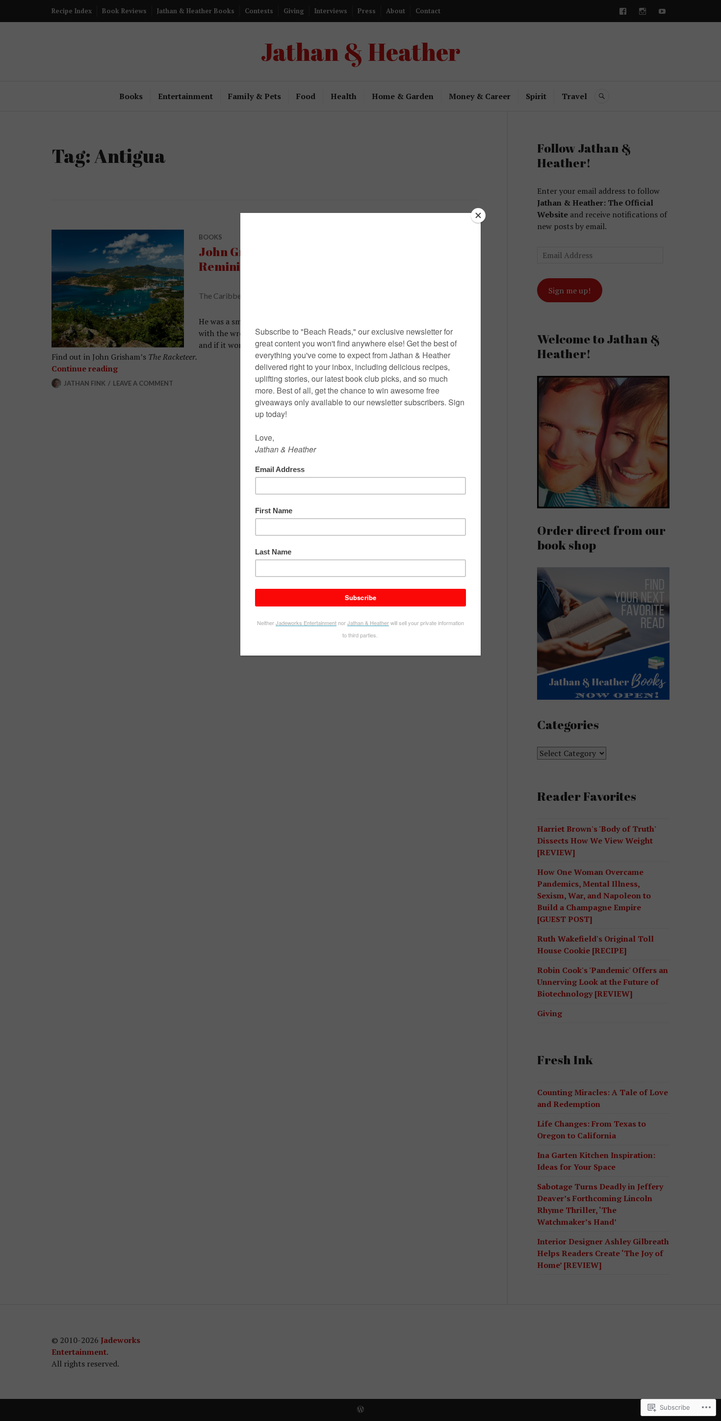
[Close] (478, 215)
